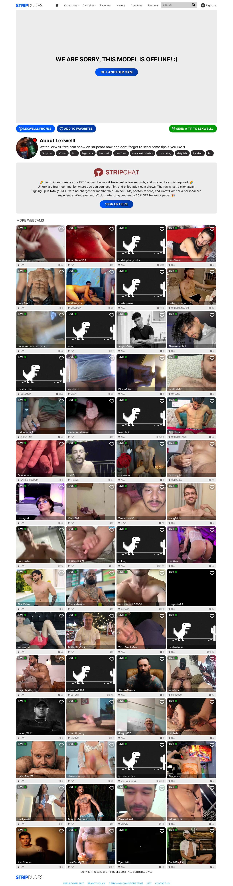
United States (179, 437)
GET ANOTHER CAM (117, 72)
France (75, 480)
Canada (125, 609)
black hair (104, 153)
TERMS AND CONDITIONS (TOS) (126, 883)
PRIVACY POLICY (96, 883)
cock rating (165, 153)
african (62, 153)
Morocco (176, 695)
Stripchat (47, 153)
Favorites (105, 5)
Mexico (75, 738)
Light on (211, 5)
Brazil (124, 824)
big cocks (87, 153)
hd (209, 153)
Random (153, 5)
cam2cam (121, 153)
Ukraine (175, 394)
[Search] (194, 5)
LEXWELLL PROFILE (37, 128)
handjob (197, 153)
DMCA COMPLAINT (73, 883)
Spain (73, 394)
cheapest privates (142, 153)
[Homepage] (29, 5)
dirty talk (182, 153)
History (121, 5)
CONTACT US (162, 883)
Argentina (26, 437)
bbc (74, 153)
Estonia (75, 695)
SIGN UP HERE (116, 204)
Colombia (76, 308)
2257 (149, 883)
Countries (136, 5)
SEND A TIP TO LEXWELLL (194, 128)
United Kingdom (180, 308)
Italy (123, 523)
